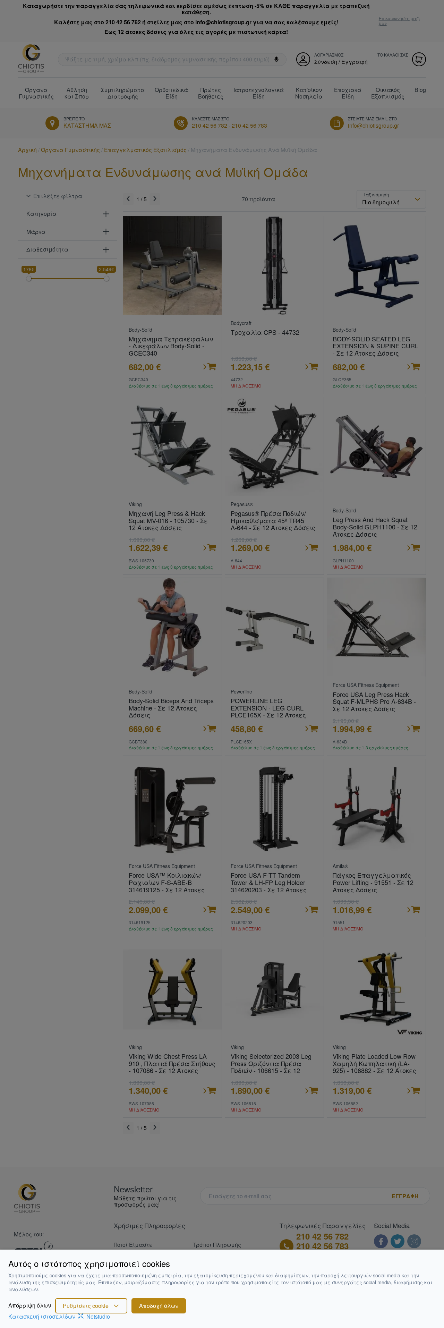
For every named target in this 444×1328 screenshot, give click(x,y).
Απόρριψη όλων (29, 1305)
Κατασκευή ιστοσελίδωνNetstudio (59, 1316)
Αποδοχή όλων (158, 1306)
